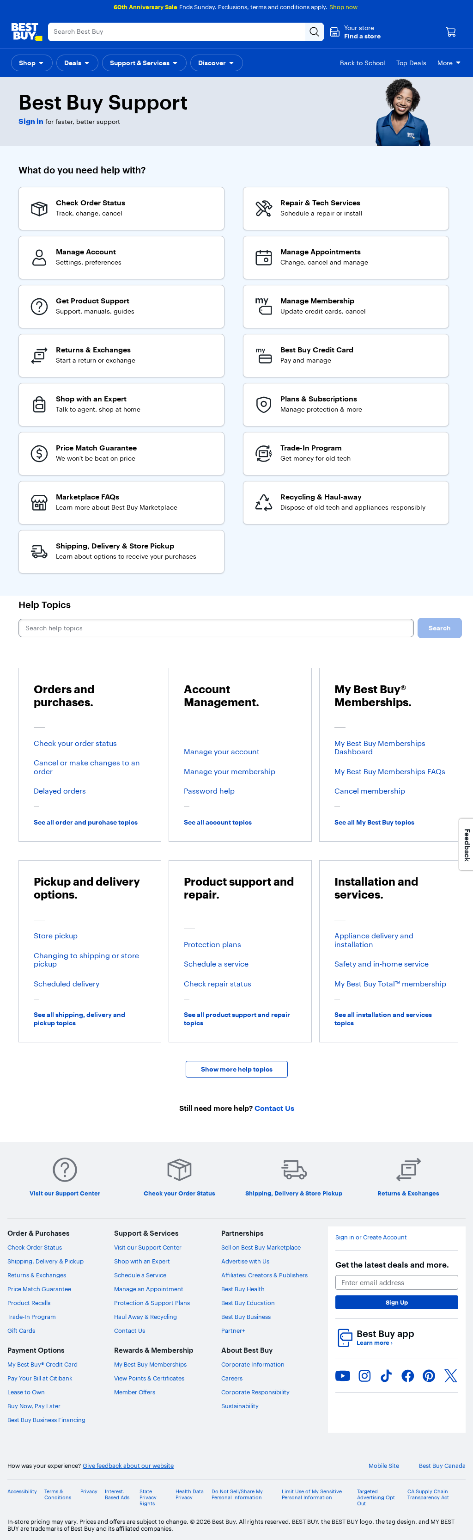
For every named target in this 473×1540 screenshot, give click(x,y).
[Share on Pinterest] (429, 1375)
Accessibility (22, 1492)
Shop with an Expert (142, 1261)
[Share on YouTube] (342, 1375)
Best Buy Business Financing (46, 1419)
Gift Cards (21, 1330)
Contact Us (129, 1330)
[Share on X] (450, 1375)
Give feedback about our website (128, 1465)
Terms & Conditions (57, 1495)
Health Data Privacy (190, 1495)
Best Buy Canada (442, 1465)
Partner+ (233, 1330)
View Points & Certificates (149, 1378)
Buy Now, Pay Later (34, 1406)
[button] (355, 32)
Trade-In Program (31, 1316)
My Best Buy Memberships (150, 1364)
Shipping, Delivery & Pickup (45, 1261)
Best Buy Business (246, 1316)
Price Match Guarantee (39, 1289)
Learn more (375, 1342)
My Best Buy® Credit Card (42, 1364)
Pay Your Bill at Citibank (40, 1378)
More (445, 63)
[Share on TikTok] (386, 1375)
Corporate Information (253, 1364)
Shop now (343, 7)
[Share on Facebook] (407, 1375)
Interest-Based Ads (117, 1495)
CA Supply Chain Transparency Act (428, 1495)
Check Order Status (34, 1247)
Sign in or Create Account (371, 1237)
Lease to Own (26, 1392)
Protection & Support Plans (152, 1302)
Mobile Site (384, 1465)
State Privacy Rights (148, 1498)
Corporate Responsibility (255, 1392)
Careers (232, 1378)
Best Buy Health (243, 1289)
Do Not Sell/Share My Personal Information (237, 1495)
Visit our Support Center (148, 1247)
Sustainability (240, 1406)
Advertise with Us (245, 1261)
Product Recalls (28, 1302)
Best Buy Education (248, 1302)
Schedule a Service (140, 1275)
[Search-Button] (314, 32)
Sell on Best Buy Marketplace (261, 1247)
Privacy (88, 1492)
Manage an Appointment (148, 1289)
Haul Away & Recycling (145, 1316)
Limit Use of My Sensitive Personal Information (312, 1495)
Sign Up (397, 1302)
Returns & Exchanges (36, 1275)
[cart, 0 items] (450, 31)
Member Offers (134, 1392)
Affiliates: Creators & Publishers (264, 1275)
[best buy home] (26, 32)
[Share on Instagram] (364, 1375)
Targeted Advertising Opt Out (376, 1498)
